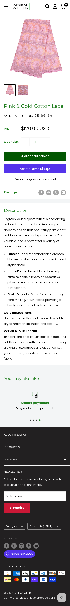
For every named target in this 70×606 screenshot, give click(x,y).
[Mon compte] (55, 6)
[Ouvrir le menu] (6, 6)
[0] (62, 6)
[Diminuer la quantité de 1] (25, 142)
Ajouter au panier (35, 156)
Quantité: (11, 142)
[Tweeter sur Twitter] (56, 192)
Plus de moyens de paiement (35, 179)
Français (11, 526)
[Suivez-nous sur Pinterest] (29, 546)
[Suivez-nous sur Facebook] (6, 546)
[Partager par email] (63, 192)
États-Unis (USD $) (41, 526)
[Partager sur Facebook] (41, 192)
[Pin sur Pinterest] (48, 192)
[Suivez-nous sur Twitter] (14, 546)
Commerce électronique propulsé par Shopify (33, 598)
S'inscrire (17, 507)
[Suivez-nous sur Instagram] (21, 546)
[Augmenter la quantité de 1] (46, 142)
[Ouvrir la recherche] (47, 6)
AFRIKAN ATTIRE (13, 116)
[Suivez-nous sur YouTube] (36, 546)
